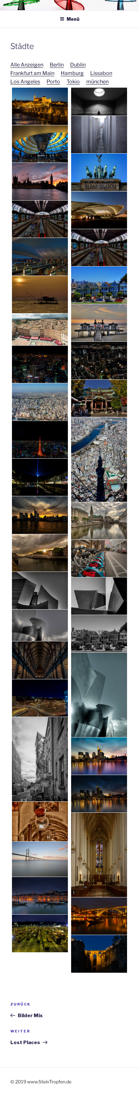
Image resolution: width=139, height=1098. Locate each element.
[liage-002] (40, 257)
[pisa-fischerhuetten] (40, 294)
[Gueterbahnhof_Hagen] (40, 933)
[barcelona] (40, 698)
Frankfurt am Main (32, 73)
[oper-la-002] (40, 590)
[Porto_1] (40, 895)
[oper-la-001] (99, 695)
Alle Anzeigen (26, 65)
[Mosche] (40, 106)
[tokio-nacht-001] (99, 360)
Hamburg (72, 73)
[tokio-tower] (40, 439)
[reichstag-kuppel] (40, 144)
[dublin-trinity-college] (40, 660)
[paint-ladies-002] (99, 285)
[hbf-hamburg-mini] (99, 247)
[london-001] (40, 181)
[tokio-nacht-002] (40, 364)
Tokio (73, 82)
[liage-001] (99, 210)
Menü (73, 19)
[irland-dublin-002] (99, 558)
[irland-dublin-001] (40, 553)
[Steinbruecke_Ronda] (99, 953)
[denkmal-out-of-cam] (99, 134)
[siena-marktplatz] (40, 329)
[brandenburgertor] (99, 172)
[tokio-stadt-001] (40, 402)
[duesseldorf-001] (40, 477)
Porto (53, 82)
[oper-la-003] (99, 596)
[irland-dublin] (40, 759)
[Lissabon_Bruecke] (40, 859)
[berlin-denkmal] (99, 102)
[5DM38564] (99, 756)
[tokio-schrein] (99, 398)
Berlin (57, 65)
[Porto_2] (99, 916)
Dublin (78, 65)
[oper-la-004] (40, 625)
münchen (97, 82)
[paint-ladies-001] (99, 633)
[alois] (40, 821)
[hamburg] (99, 520)
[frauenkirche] (99, 855)
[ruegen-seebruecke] (99, 322)
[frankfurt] (40, 515)
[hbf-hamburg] (40, 219)
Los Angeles (25, 82)
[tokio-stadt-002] (99, 459)
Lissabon (101, 73)
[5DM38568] (99, 793)
